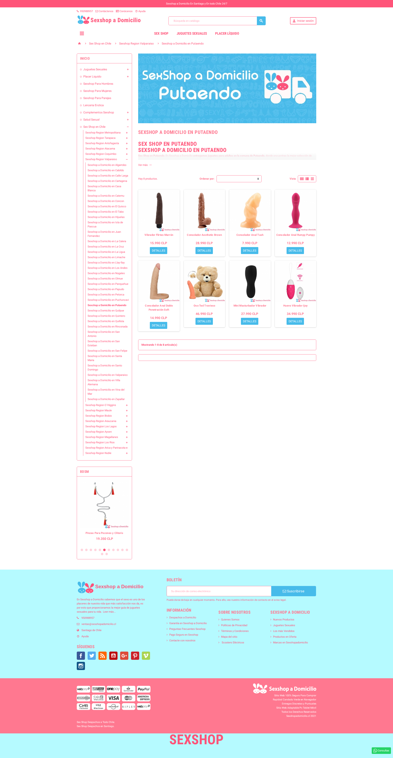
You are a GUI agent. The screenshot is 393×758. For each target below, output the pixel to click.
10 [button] (122, 550)
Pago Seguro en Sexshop (183, 634)
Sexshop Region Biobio (98, 415)
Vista (293, 178)
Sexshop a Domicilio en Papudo (106, 289)
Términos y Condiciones (235, 631)
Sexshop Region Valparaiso (101, 159)
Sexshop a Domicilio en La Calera (107, 241)
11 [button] (127, 550)
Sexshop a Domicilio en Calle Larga (108, 175)
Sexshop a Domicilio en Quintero (106, 315)
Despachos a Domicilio (182, 617)
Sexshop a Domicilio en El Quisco (107, 206)
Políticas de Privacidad (234, 625)
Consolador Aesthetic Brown (204, 234)
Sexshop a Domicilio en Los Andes (108, 267)
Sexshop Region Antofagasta (102, 143)
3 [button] (91, 550)
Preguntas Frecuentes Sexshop (187, 628)
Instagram (81, 666)
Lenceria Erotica (93, 105)
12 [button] (102, 554)
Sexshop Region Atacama (100, 148)
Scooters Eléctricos (232, 642)
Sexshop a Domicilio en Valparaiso (108, 374)
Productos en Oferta (284, 636)
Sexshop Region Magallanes (101, 437)
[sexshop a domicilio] (86, 587)
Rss (102, 656)
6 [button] (104, 550)
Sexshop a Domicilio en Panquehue (108, 283)
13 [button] (106, 554)
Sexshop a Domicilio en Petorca (106, 294)
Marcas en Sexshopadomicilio (290, 642)
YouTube (113, 656)
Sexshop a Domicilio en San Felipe (107, 350)
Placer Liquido (92, 76)
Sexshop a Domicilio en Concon (106, 201)
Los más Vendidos (284, 631)
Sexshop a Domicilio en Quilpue (106, 310)
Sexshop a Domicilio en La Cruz (106, 246)
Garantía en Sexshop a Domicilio (188, 623)
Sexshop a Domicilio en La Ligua (106, 251)
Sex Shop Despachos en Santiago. (95, 726)
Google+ (124, 656)
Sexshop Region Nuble (98, 453)
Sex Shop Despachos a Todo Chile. (96, 722)
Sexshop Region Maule (98, 410)
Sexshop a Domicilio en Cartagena (107, 180)
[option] (104, 512)
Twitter (92, 656)
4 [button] (95, 550)
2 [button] (86, 550)
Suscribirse (295, 591)
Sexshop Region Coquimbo (100, 153)
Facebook (81, 656)
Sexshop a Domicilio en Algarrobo (107, 164)
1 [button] (82, 550)
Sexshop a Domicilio (92, 599)
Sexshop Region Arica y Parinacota (105, 447)
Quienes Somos (230, 619)
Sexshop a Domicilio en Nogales (106, 273)
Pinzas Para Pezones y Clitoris (104, 533)
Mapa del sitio (229, 636)
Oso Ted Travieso (204, 305)
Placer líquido (227, 33)
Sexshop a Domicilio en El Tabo (106, 211)
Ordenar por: (207, 178)
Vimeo (146, 656)
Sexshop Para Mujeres (97, 90)
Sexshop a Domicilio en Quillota (106, 321)
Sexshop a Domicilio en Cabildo (106, 170)
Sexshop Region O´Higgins (100, 405)
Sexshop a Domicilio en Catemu (106, 195)
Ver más (145, 164)
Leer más (108, 611)
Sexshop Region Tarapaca (100, 137)
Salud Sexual (91, 119)
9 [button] (118, 550)
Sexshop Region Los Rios (100, 442)
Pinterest (135, 656)
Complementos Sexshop (98, 112)
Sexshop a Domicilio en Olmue (105, 278)
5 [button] (100, 550)
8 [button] (113, 550)
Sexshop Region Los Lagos (101, 426)
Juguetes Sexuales (192, 33)
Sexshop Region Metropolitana (103, 132)
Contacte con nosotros (182, 640)
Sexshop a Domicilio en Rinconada (108, 326)
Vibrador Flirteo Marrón (159, 234)
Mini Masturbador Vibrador (250, 305)
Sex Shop (161, 33)
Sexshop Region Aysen (98, 431)
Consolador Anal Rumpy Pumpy (295, 234)
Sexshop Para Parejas (97, 98)
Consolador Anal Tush (249, 234)
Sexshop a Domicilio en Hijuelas (106, 217)
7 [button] (109, 550)
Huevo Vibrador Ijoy (295, 305)
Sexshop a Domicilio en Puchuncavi (108, 299)
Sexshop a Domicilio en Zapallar (106, 399)
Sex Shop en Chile (94, 126)
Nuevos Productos (283, 619)
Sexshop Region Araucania (100, 421)
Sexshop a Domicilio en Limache (106, 257)
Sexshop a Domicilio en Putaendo (107, 305)
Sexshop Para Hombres (98, 83)
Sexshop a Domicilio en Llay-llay (106, 262)
